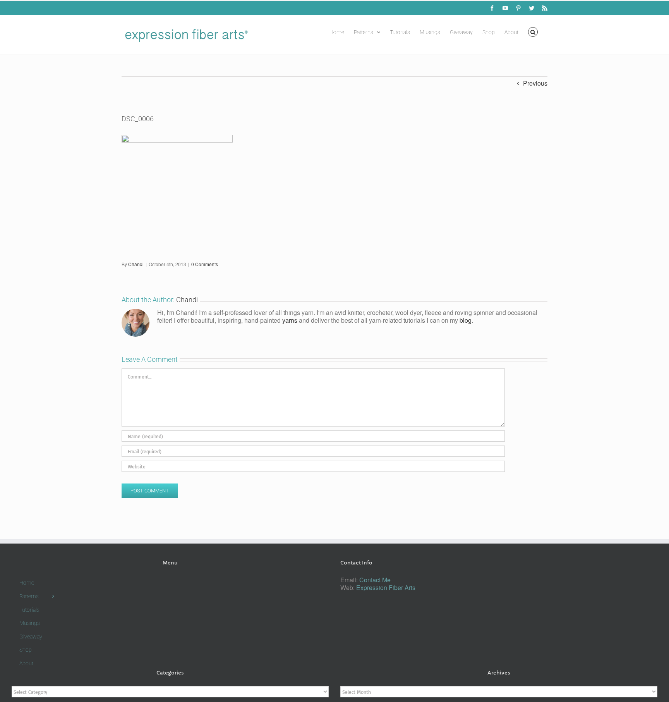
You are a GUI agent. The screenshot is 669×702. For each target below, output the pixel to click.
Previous (535, 83)
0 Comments (204, 264)
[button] (533, 31)
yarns (289, 320)
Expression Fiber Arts (385, 587)
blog (466, 320)
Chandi (136, 264)
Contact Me (375, 579)
